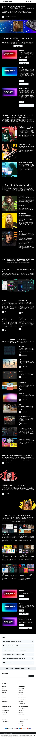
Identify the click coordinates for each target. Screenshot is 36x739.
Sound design (21, 721)
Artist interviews (21, 710)
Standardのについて (24, 63)
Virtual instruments (5, 710)
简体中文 (10, 733)
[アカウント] (29, 1)
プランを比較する (18, 46)
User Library (21, 701)
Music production (22, 714)
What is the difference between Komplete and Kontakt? (14, 658)
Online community (22, 699)
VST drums (4, 719)
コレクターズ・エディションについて (26, 105)
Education (3, 699)
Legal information (5, 701)
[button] (9, 17)
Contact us (4, 692)
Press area (3, 697)
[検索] (27, 1)
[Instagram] (4, 683)
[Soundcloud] (7, 683)
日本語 (5, 733)
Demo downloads (22, 703)
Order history (21, 692)
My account (21, 690)
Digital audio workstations (23, 719)
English (3, 733)
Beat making (21, 712)
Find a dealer (21, 694)
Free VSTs (3, 708)
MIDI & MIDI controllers (23, 717)
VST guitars (4, 717)
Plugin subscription (5, 721)
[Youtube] (5, 683)
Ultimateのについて (23, 613)
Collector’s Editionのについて (25, 628)
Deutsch (7, 733)
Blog (2, 688)
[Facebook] (2, 683)
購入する (21, 80)
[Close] (34, 735)
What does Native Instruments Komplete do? (12, 641)
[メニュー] (33, 1)
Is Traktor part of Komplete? (8, 662)
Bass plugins (4, 714)
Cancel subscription (22, 697)
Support (3, 694)
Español (15, 733)
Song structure (21, 723)
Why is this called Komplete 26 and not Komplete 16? (13, 654)
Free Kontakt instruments (23, 708)
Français (12, 733)
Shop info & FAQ (21, 688)
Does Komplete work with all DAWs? (10, 645)
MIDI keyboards (4, 712)
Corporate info (4, 690)
